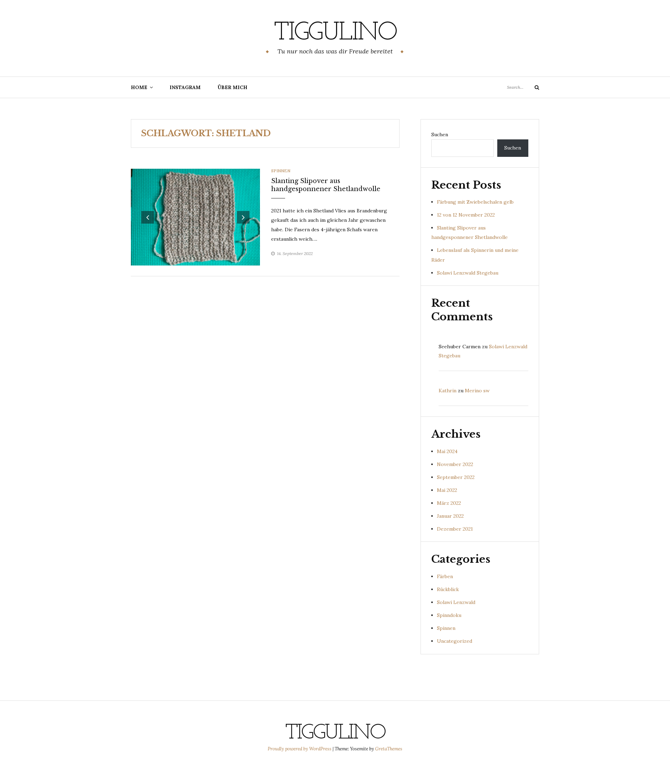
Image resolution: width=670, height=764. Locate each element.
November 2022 (455, 464)
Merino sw (477, 390)
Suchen (439, 134)
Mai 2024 (447, 451)
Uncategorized (454, 641)
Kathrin (447, 390)
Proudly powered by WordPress (300, 749)
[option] (195, 217)
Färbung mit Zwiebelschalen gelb (475, 202)
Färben (445, 576)
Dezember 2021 (455, 529)
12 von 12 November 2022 (466, 215)
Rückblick (448, 589)
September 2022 (456, 477)
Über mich (232, 87)
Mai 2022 (447, 490)
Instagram (185, 87)
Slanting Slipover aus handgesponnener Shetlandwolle (325, 185)
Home (139, 87)
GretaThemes (388, 749)
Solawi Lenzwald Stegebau (467, 273)
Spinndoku (449, 615)
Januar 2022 (450, 516)
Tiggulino (335, 33)
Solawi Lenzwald (456, 602)
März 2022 (449, 503)
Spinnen (280, 170)
